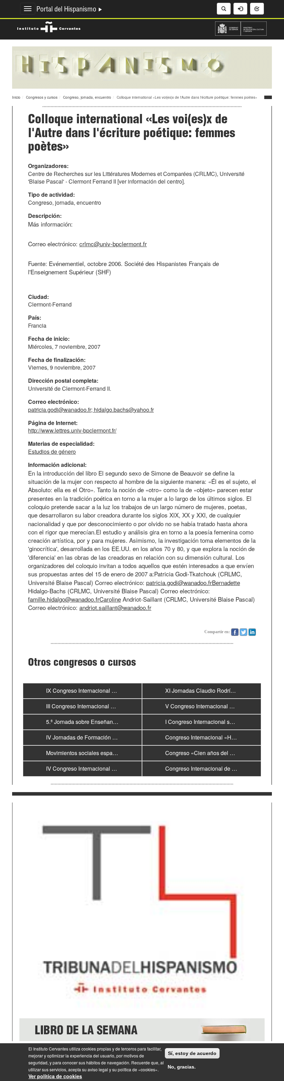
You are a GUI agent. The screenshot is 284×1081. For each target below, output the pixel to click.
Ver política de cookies (55, 1076)
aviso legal (98, 1069)
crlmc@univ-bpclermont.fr (113, 243)
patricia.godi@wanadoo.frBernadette (193, 582)
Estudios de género (52, 451)
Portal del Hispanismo (67, 10)
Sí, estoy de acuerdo (192, 1053)
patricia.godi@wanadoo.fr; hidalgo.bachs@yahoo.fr (91, 410)
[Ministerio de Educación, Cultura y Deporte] (241, 27)
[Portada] (142, 66)
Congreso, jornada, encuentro (87, 97)
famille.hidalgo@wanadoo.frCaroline (74, 599)
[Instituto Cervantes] (48, 26)
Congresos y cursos (41, 97)
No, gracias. (182, 1067)
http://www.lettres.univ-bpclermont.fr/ (72, 430)
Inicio (16, 97)
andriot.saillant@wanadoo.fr (115, 607)
